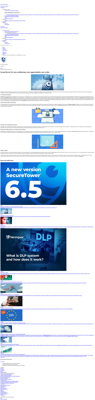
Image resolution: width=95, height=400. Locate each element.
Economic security (3, 380)
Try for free (2, 7)
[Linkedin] (5, 396)
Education (2, 391)
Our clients (14, 20)
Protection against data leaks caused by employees (16, 14)
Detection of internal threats (5, 377)
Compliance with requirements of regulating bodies (9, 381)
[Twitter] (0, 396)
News (4, 54)
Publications (5, 53)
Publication (5, 21)
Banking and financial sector (5, 385)
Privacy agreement (3, 399)
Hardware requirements (9, 18)
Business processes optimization (6, 379)
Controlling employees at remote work (7, 383)
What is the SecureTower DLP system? (11, 10)
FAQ (6, 17)
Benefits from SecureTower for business (12, 16)
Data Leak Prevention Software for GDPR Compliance (10, 376)
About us (6, 20)
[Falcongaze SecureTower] (4, 3)
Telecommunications (4, 389)
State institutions (3, 392)
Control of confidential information (6, 374)
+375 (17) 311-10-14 (4, 4)
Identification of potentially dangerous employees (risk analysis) (68, 14)
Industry (1, 390)
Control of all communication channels (11, 15)
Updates (6, 23)
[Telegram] (2, 396)
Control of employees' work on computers (32, 14)
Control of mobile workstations (5, 375)
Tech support (7, 24)
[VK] (3, 396)
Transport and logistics (4, 393)
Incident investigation (4, 378)
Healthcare (2, 387)
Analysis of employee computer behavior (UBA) (48, 14)
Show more (2, 357)
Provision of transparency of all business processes (9, 382)
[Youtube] (4, 396)
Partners (17, 20)
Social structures (3, 386)
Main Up (4, 52)
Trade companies (3, 388)
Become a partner (22, 20)
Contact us (10, 20)
